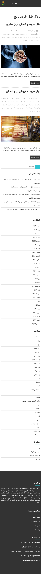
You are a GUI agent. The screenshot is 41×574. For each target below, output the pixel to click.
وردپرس (38, 459)
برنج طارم (37, 344)
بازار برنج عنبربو (24, 34)
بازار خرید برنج (15, 34)
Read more (35, 83)
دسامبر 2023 (36, 286)
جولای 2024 (36, 260)
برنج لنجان (37, 356)
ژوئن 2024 (37, 264)
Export (38, 337)
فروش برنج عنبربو (27, 41)
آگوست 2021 (36, 294)
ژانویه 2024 (36, 282)
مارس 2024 (36, 275)
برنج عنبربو (33, 34)
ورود (39, 448)
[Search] (37, 167)
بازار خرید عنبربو (7, 34)
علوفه (38, 405)
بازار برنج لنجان (30, 102)
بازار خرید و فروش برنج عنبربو (23, 24)
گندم (38, 420)
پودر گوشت (36, 371)
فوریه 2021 (36, 316)
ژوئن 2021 (37, 301)
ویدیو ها (37, 435)
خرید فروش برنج (9, 108)
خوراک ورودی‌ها (35, 452)
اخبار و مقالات (36, 521)
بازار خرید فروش (36, 37)
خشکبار (38, 382)
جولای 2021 (36, 297)
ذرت (39, 393)
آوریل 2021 (36, 309)
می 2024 (37, 267)
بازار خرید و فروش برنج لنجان (23, 91)
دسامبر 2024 (36, 241)
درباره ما (37, 530)
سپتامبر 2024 (36, 252)
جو (39, 378)
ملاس (38, 427)
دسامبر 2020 (36, 324)
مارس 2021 (36, 313)
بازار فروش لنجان (26, 108)
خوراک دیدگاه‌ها (35, 455)
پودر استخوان (36, 359)
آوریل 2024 (36, 271)
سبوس (38, 397)
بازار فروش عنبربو (6, 37)
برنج (39, 341)
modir (10, 31)
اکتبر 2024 (37, 248)
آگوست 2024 (36, 256)
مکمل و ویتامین (35, 424)
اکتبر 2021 (37, 290)
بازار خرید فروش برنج (31, 105)
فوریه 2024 (36, 279)
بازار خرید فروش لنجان (19, 105)
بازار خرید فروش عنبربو (26, 37)
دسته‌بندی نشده (35, 390)
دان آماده (37, 386)
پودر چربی (37, 367)
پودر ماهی (37, 375)
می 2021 (37, 305)
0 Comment (21, 31)
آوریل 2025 (36, 237)
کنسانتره (37, 412)
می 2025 (37, 233)
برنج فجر (37, 352)
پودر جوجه (37, 363)
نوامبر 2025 (36, 226)
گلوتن (38, 416)
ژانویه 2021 (36, 320)
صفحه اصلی (36, 517)
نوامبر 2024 (36, 245)
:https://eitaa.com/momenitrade (22, 551)
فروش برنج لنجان (29, 111)
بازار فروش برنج (15, 37)
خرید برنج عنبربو (36, 41)
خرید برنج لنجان (17, 108)
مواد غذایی (37, 431)
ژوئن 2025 (37, 230)
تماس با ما (37, 526)
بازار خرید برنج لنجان (13, 102)
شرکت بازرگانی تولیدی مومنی (31, 401)
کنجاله (38, 408)
